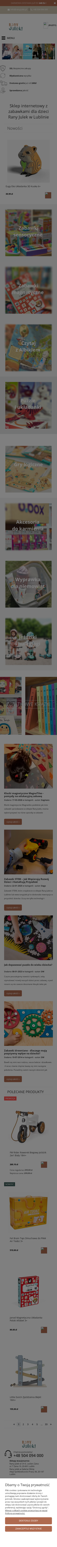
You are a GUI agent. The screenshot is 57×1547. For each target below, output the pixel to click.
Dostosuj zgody (28, 1521)
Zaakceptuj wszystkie (28, 1529)
